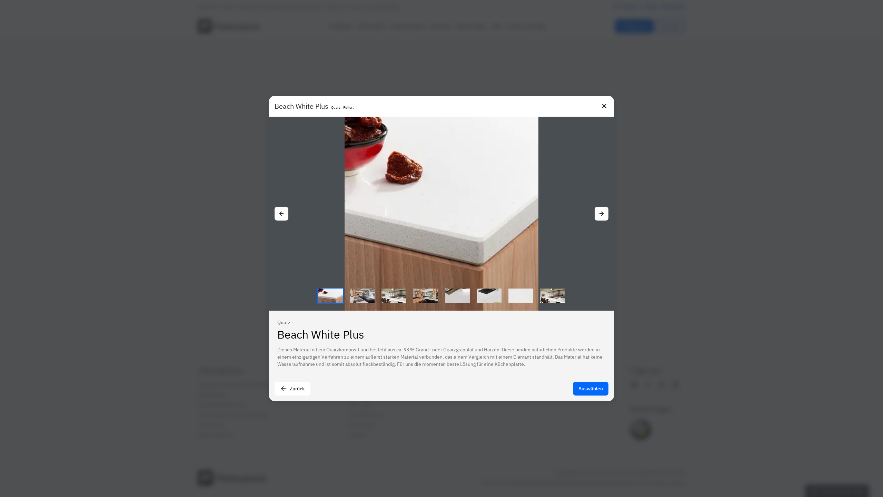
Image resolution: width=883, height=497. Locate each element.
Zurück (297, 389)
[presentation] (441, 248)
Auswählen (590, 389)
